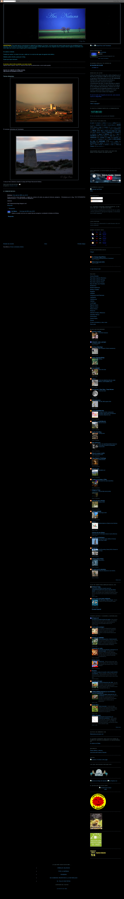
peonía (111, 141)
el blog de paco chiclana (98, 500)
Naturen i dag (95, 468)
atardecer (98, 125)
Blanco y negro (98, 127)
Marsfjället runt (101, 470)
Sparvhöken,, (101, 560)
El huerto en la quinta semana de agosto (101, 619)
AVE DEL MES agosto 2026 (104, 401)
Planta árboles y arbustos (96, 750)
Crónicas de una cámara (98, 532)
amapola (99, 123)
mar (111, 136)
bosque (106, 127)
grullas (103, 132)
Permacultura (93, 316)
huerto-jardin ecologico (98, 627)
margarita (117, 135)
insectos (109, 132)
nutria (91, 139)
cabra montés (113, 127)
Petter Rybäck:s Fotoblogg (99, 458)
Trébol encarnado (102, 706)
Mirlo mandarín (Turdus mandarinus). (106, 348)
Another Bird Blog (96, 432)
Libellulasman (93, 299)
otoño (109, 139)
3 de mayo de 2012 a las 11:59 (27, 211)
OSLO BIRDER (96, 368)
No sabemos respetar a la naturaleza (64, 877)
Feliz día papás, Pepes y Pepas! (105, 600)
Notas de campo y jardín (98, 453)
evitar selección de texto (97, 454)
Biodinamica (93, 285)
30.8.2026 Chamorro (103, 332)
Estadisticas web (62, 888)
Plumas (92, 320)
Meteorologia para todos (98, 262)
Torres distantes (8, 76)
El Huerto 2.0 (95, 618)
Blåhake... (100, 359)
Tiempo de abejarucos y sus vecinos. (106, 570)
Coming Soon (101, 433)
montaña (102, 137)
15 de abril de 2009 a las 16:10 (20, 195)
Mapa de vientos (94, 307)
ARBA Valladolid (96, 715)
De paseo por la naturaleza (99, 569)
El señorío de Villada (95, 743)
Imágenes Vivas (96, 490)
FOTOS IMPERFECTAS (98, 410)
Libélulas (92, 301)
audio (104, 125)
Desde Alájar (95, 704)
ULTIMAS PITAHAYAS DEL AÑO (105, 682)
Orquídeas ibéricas (94, 314)
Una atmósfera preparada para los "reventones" (103, 258)
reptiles (101, 143)
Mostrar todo (118, 579)
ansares (109, 123)
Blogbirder (95, 548)
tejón (112, 144)
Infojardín (92, 293)
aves (119, 125)
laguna (100, 134)
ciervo (103, 128)
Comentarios (95, 201)
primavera (93, 143)
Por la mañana (63, 871)
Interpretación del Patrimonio (97, 295)
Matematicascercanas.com (96, 734)
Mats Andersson (96, 442)
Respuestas (12, 208)
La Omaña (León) (96, 343)
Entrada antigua (81, 243)
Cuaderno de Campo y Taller (99, 479)
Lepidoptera (93, 297)
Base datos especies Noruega (97, 280)
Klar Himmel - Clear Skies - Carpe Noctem (103, 389)
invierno (117, 132)
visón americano (100, 146)
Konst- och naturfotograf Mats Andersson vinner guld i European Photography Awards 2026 (107, 445)
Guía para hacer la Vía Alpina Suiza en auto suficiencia (104, 533)
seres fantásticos (115, 143)
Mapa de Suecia (94, 305)
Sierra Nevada (98, 144)
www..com (95, 67)
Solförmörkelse (101, 459)
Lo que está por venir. (95, 269)
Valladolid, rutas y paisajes (99, 342)
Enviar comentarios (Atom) (16, 247)
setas (91, 144)
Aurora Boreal (111, 125)
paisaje (12, 185)
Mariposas (92, 310)
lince (114, 134)
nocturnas (115, 137)
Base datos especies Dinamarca (98, 278)
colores (106, 128)
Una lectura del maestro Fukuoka (98, 752)
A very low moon (102, 390)
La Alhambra (93, 134)
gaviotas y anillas (96, 331)
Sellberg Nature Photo (98, 558)
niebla (108, 137)
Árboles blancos (63, 868)
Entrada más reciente (8, 243)
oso (105, 139)
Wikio (91, 191)
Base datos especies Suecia (97, 281)
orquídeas (100, 139)
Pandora (64, 874)
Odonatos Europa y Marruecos (97, 312)
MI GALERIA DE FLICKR (96, 65)
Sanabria (107, 143)
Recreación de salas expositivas (105, 480)
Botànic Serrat (95, 660)
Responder (10, 205)
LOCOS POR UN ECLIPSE (104, 491)
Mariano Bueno (94, 308)
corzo (111, 128)
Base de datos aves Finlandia (97, 283)
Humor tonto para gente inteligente (101, 598)
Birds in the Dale (102, 369)
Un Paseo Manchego (97, 347)
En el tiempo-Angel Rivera (99, 257)
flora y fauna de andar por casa (111, 131)
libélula (107, 134)
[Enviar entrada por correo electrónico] (19, 184)
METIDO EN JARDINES (98, 637)
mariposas (93, 137)
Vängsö (92, 252)
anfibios (104, 123)
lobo (118, 134)
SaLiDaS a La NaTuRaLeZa (99, 421)
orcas (95, 139)
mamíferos (93, 136)
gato (94, 132)
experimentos (117, 128)
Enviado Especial (96, 609)
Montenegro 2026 (102, 512)
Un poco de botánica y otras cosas (98, 322)
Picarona (94, 670)
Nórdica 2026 (101, 502)
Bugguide (92, 291)
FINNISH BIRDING (96, 511)
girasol (98, 132)
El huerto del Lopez (97, 681)
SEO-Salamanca (96, 400)
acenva (94, 522)
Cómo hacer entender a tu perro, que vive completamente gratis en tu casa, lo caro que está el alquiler (104, 590)
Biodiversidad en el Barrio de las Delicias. (108, 523)
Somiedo (107, 144)
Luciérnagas (93, 303)
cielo (98, 128)
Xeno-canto (93, 324)
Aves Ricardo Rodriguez (98, 537)
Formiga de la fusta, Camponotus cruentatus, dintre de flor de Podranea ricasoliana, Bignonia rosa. (107, 413)
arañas (114, 123)
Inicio (45, 243)
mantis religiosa (103, 135)
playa (15, 185)
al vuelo (92, 123)
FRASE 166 (101, 661)
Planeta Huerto (93, 318)
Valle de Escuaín (102, 422)
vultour (94, 379)
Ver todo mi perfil (103, 58)
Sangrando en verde (97, 648)
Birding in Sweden (94, 289)
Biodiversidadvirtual (95, 287)
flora (94, 131)
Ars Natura (14, 211)
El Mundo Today (96, 587)
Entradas (94, 198)
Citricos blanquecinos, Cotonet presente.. (108, 639)
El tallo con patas (63, 881)
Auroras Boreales (94, 276)
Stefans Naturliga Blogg (98, 357)
